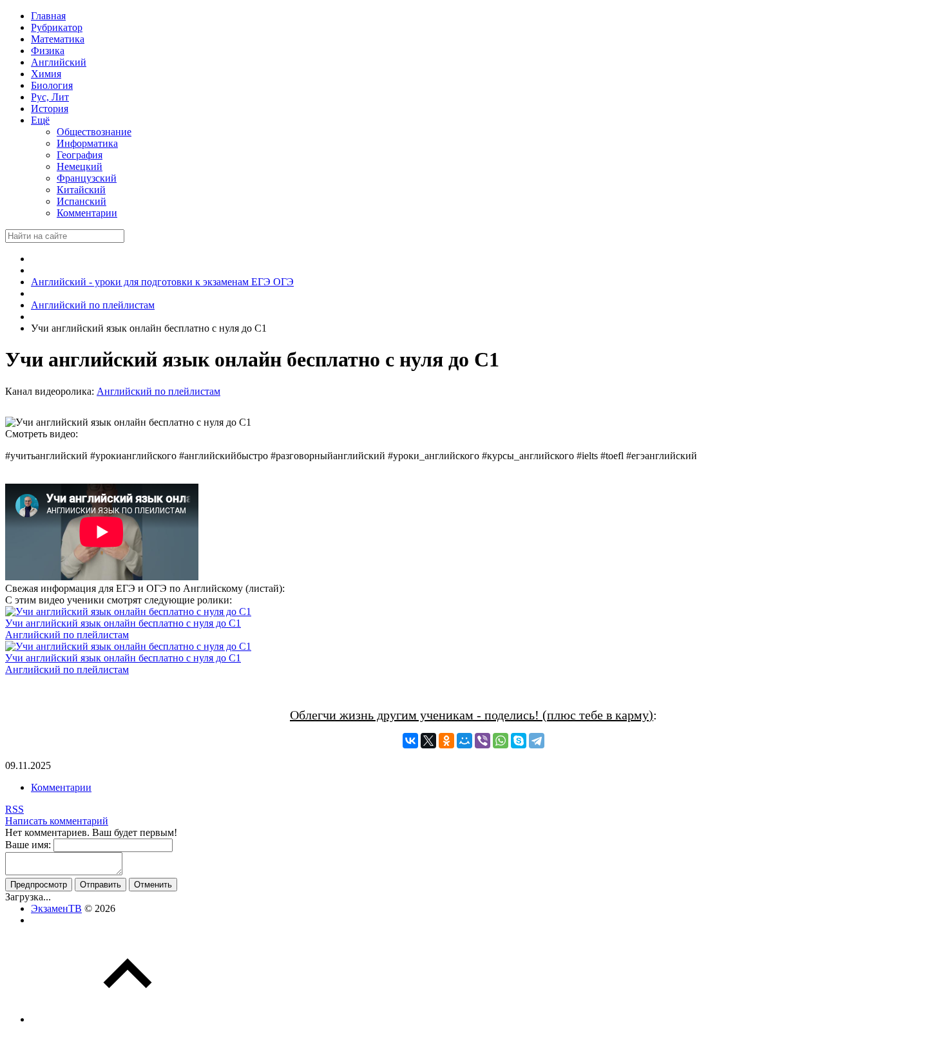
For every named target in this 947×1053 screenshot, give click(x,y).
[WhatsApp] (500, 740)
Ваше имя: (28, 844)
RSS (14, 809)
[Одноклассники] (446, 740)
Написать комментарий (56, 820)
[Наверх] (127, 1019)
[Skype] (518, 740)
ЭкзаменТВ (56, 908)
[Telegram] (536, 740)
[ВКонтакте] (410, 740)
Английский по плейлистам (158, 391)
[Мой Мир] (464, 740)
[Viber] (482, 740)
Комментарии (61, 787)
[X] (428, 740)
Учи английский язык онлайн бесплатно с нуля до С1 (123, 623)
